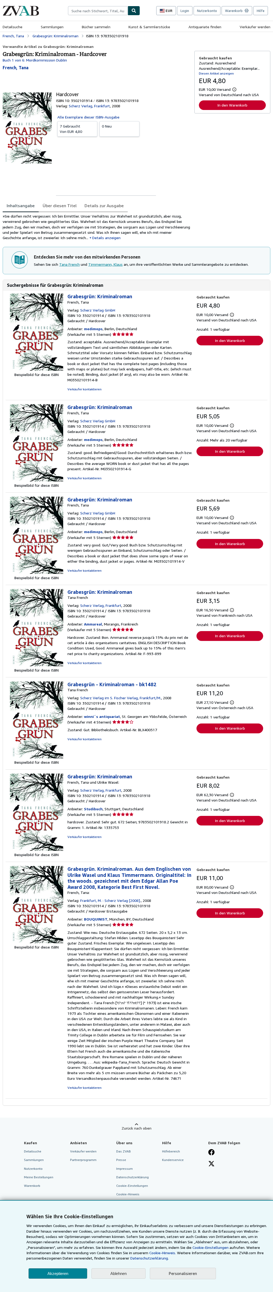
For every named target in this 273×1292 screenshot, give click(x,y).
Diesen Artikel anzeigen (216, 73)
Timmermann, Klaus (105, 264)
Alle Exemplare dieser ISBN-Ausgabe (88, 117)
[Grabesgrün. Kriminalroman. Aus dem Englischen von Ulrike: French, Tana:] (36, 941)
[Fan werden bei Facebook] (211, 1153)
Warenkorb (32, 1186)
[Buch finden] (134, 10)
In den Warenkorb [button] (232, 105)
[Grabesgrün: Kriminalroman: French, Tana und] (36, 849)
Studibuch (93, 809)
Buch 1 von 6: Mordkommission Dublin (35, 60)
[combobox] (98, 10)
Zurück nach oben (136, 1128)
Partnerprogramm (83, 1160)
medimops (93, 328)
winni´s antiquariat (102, 716)
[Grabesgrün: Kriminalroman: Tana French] (36, 665)
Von (71, 129)
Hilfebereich (171, 1151)
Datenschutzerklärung (132, 1177)
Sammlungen (52, 26)
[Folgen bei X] (211, 1164)
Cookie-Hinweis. (162, 1252)
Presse (121, 1160)
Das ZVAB (123, 1151)
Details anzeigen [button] (106, 237)
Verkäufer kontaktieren (84, 389)
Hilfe (260, 11)
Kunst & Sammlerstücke (149, 26)
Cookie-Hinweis (127, 1194)
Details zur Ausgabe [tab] (104, 205)
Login (184, 11)
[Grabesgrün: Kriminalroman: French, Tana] (36, 369)
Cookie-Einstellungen (210, 1247)
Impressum (124, 1169)
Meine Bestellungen (38, 1177)
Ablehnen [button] (118, 1273)
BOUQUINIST (95, 919)
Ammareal (93, 624)
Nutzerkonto (207, 11)
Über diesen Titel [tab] (60, 205)
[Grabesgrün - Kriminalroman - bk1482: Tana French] (36, 757)
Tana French (69, 264)
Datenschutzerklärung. (149, 1258)
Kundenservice (173, 1160)
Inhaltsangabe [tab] (21, 205)
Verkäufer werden (255, 26)
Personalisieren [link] (183, 1273)
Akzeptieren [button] (57, 1273)
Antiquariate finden (204, 26)
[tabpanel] (96, 227)
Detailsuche (12, 26)
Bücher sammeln (96, 26)
